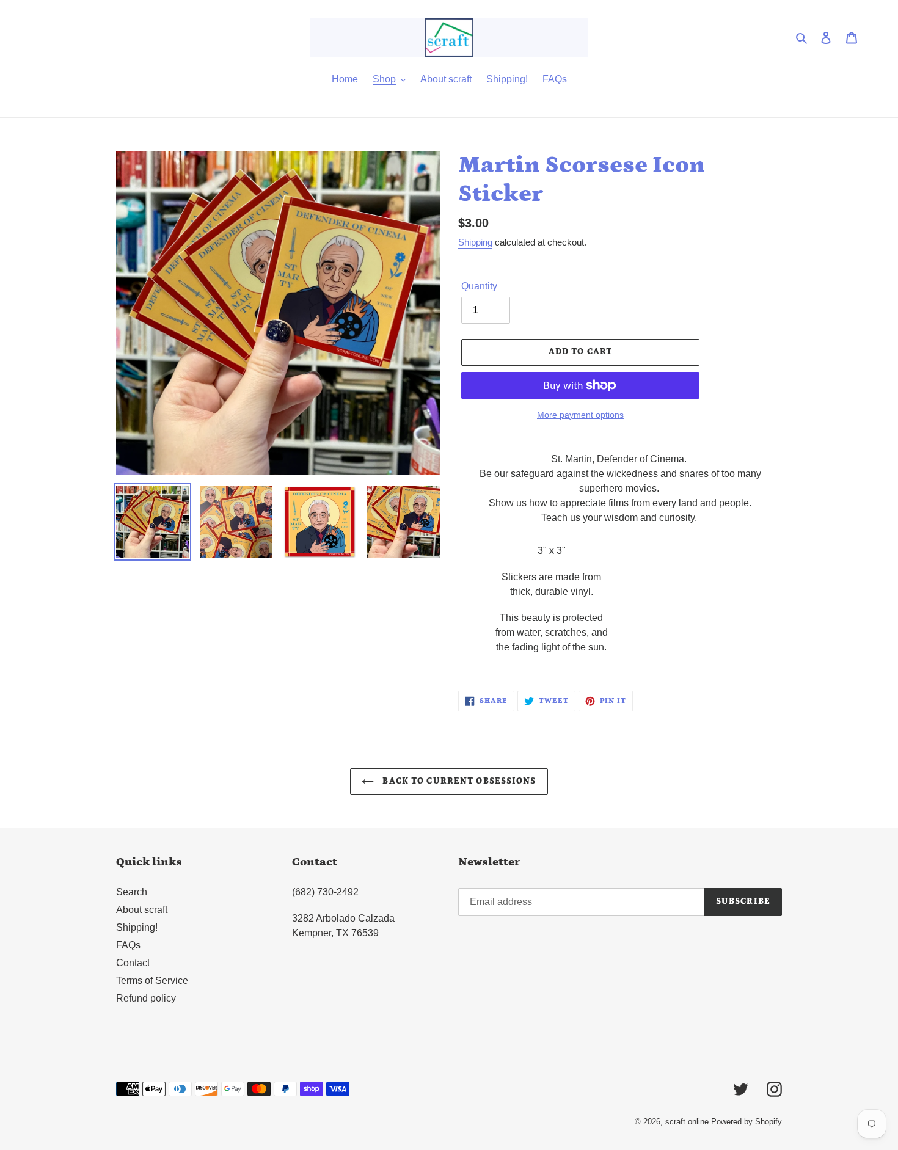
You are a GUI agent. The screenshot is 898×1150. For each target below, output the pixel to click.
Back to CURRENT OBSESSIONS (458, 781)
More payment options (580, 415)
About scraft (141, 909)
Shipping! (137, 927)
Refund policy (146, 998)
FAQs (128, 945)
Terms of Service (152, 980)
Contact (133, 963)
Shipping (475, 242)
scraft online (687, 1121)
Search (131, 892)
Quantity (479, 286)
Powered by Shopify (746, 1121)
